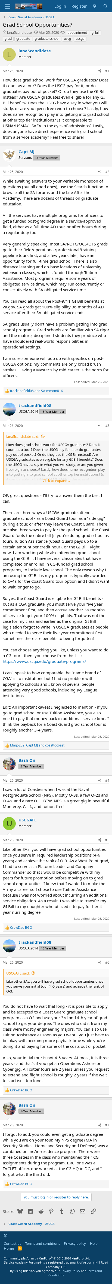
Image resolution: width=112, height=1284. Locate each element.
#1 (107, 71)
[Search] (105, 6)
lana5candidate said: (22, 436)
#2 (107, 171)
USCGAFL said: (18, 973)
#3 (107, 425)
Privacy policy (75, 1243)
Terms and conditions (42, 1243)
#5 (107, 840)
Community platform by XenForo (47, 1258)
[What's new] (94, 6)
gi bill (95, 32)
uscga (80, 38)
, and (37, 745)
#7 (107, 1125)
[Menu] (7, 6)
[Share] (99, 71)
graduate (23, 38)
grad (8, 38)
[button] (5, 1236)
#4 (107, 780)
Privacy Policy (70, 1271)
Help (94, 1243)
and (36, 391)
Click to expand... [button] (56, 480)
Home (9, 1248)
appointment (77, 32)
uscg (67, 38)
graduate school (47, 38)
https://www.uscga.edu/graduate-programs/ (44, 661)
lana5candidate (19, 32)
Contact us (12, 1243)
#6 (107, 962)
